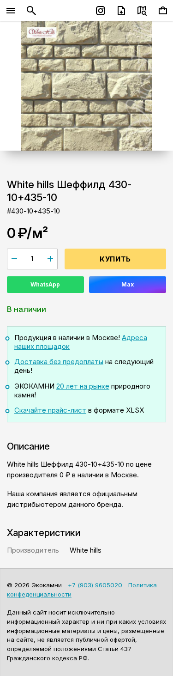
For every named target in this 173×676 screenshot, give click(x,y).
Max (127, 284)
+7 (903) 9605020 (95, 585)
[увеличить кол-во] (50, 259)
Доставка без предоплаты (58, 361)
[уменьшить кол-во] (14, 259)
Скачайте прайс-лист (50, 410)
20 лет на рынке (82, 386)
